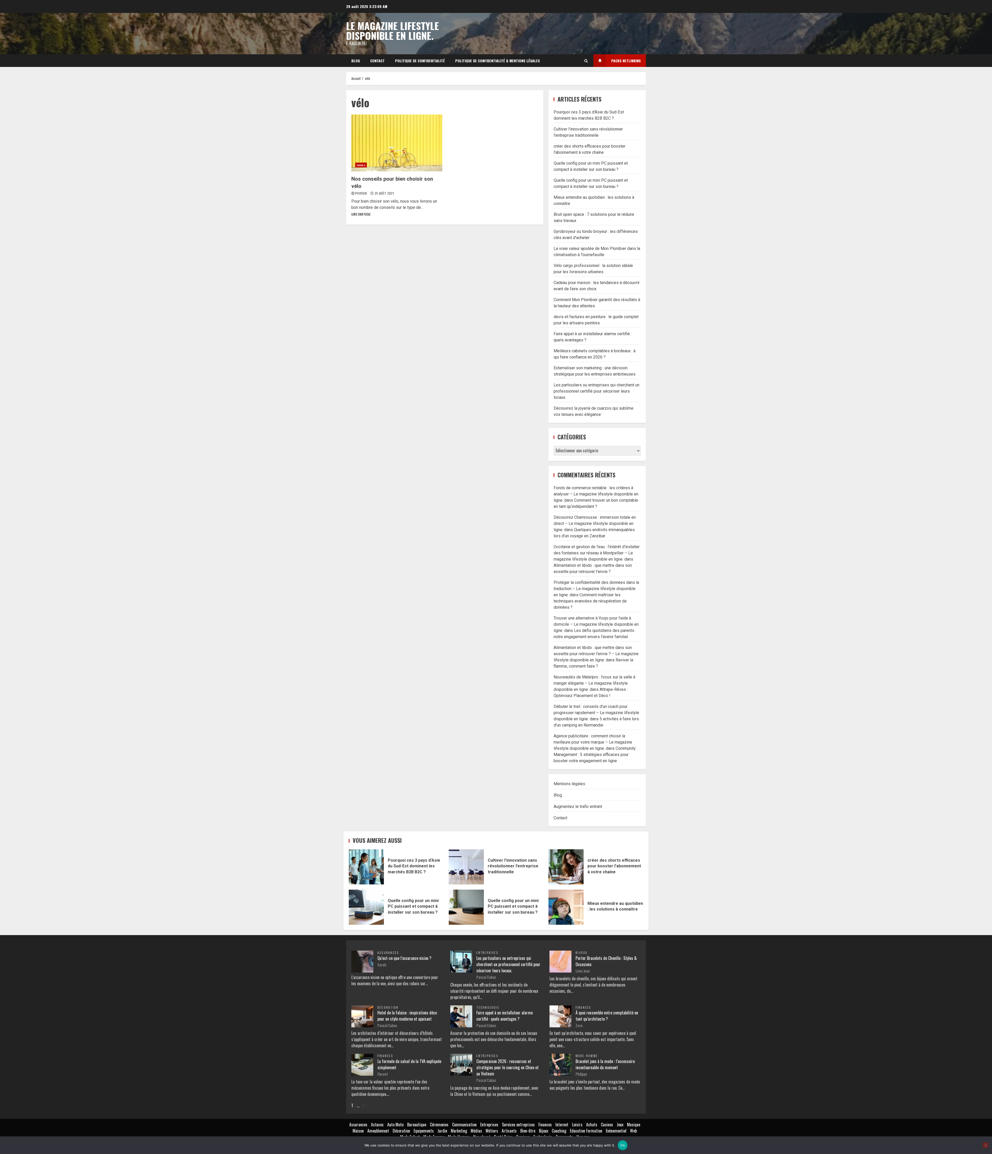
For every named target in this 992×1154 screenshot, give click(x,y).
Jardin (442, 1131)
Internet (561, 1124)
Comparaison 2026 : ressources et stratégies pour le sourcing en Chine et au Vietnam (507, 1067)
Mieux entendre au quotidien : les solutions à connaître (566, 907)
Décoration (387, 1007)
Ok (622, 1145)
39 (362, 1105)
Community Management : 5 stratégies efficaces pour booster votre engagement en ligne (595, 754)
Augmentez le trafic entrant (578, 806)
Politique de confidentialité (420, 60)
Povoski (361, 193)
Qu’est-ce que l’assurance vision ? (404, 958)
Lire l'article (360, 214)
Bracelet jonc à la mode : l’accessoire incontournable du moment (605, 1064)
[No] (985, 1145)
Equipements (424, 1131)
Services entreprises (518, 1124)
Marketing (459, 1131)
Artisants (509, 1131)
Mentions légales (569, 783)
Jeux (620, 1124)
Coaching (559, 1131)
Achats (591, 1124)
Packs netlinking (626, 60)
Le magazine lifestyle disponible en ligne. (392, 30)
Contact (377, 60)
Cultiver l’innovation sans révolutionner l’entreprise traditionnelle (466, 866)
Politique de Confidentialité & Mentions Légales (497, 60)
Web (633, 1131)
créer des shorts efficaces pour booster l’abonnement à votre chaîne (566, 866)
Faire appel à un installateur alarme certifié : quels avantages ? (504, 1016)
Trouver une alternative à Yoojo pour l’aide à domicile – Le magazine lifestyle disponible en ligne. (596, 624)
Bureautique (416, 1124)
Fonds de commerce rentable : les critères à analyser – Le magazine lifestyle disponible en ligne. (596, 494)
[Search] (586, 61)
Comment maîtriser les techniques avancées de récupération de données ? (590, 601)
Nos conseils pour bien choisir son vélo (396, 142)
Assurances (388, 953)
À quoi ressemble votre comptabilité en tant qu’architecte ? (607, 1016)
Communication (464, 1124)
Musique (633, 1124)
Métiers (492, 1131)
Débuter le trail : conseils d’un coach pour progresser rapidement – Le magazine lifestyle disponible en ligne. (596, 712)
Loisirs (361, 165)
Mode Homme (587, 1056)
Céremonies (439, 1124)
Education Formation (586, 1131)
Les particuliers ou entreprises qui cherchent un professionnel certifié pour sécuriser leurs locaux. (596, 391)
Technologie (487, 1007)
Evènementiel (616, 1131)
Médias (476, 1131)
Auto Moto (395, 1124)
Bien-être (527, 1131)
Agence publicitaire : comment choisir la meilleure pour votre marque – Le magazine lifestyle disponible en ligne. (593, 742)
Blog (355, 60)
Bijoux (581, 953)
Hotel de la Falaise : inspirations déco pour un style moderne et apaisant (407, 1016)
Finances (583, 1007)
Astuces (377, 1124)
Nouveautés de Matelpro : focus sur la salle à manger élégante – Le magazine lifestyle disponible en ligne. (594, 683)
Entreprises (487, 953)
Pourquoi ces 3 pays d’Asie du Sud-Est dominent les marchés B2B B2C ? (366, 866)
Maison (358, 1131)
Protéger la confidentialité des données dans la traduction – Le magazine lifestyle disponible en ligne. (596, 588)
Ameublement (378, 1131)
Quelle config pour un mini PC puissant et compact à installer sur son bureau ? (366, 907)
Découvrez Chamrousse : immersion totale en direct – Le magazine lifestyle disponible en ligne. (595, 523)
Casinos (607, 1124)
